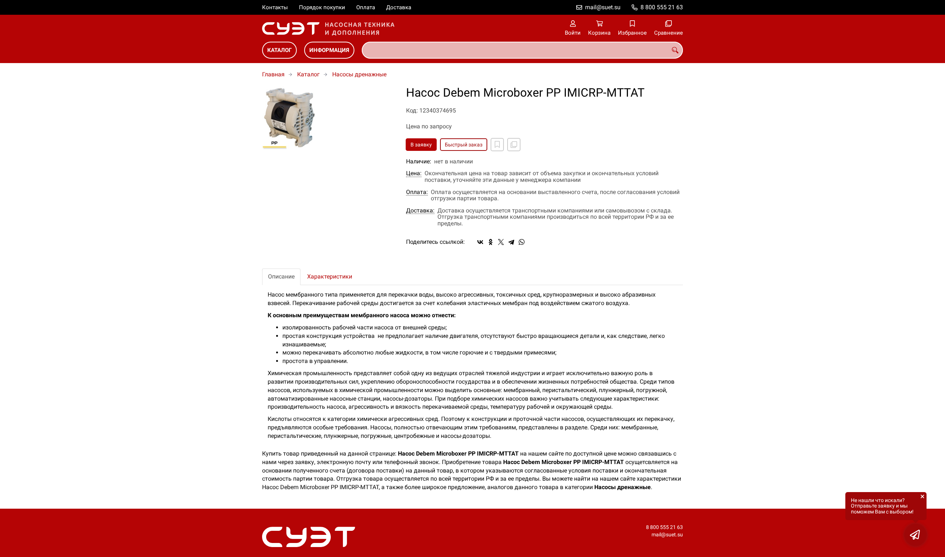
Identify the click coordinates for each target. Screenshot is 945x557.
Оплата (365, 7)
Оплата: (417, 192)
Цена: (414, 173)
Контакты (275, 7)
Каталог (279, 50)
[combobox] (522, 50)
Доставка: (420, 210)
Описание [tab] (281, 276)
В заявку (421, 145)
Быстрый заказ (463, 145)
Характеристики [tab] (329, 276)
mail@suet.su (603, 7)
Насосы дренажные (359, 74)
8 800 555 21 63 (661, 7)
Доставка (398, 7)
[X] (500, 242)
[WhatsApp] (521, 242)
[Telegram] (511, 242)
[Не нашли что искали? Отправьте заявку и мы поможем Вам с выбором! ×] (915, 535)
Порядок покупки (322, 7)
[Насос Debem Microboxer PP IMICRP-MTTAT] (328, 117)
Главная (273, 74)
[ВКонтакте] (480, 242)
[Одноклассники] (490, 242)
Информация (329, 50)
